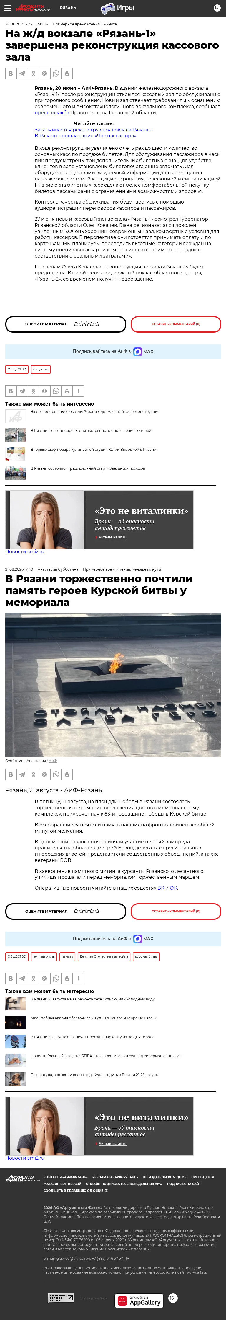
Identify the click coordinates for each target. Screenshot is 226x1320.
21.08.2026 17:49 (19, 569)
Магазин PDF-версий (62, 1184)
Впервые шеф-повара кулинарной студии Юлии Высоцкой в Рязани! (94, 449)
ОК (173, 888)
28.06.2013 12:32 (19, 24)
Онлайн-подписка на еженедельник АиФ (124, 1184)
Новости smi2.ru (24, 551)
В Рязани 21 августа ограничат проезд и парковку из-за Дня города (92, 1037)
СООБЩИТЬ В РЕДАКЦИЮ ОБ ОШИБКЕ (76, 1191)
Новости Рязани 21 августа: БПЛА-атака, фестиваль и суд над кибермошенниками (106, 1056)
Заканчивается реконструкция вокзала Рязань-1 (94, 130)
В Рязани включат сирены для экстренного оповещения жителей (91, 430)
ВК (160, 888)
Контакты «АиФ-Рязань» (66, 1177)
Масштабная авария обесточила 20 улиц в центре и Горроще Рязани (94, 1018)
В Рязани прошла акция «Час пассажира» (85, 136)
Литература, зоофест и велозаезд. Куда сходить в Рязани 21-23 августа (95, 1074)
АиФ (53, 761)
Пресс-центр (202, 1177)
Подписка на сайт (184, 1184)
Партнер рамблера (94, 1298)
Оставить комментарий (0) (176, 324)
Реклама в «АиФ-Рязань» (115, 1177)
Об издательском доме (165, 1177)
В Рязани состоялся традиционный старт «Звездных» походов (88, 468)
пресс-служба (52, 112)
